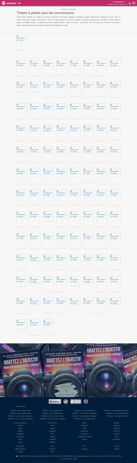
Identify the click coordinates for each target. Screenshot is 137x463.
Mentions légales (20, 449)
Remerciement (52, 423)
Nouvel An (84, 425)
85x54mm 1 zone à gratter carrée (20, 413)
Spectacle (52, 442)
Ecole (52, 434)
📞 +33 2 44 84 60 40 (117, 2)
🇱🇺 (19, 3)
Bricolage (52, 439)
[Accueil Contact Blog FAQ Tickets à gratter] (133, 3)
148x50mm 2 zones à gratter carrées (117, 413)
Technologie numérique (84, 437)
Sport (116, 437)
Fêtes (84, 423)
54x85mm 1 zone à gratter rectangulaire (84, 413)
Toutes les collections (20, 423)
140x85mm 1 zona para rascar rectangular (52, 419)
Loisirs (20, 428)
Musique (116, 428)
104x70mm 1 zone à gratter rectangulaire (20, 419)
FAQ (84, 446)
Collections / (65, 9)
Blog (52, 446)
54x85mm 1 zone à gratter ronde (85, 410)
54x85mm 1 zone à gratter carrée (52, 413)
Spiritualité (52, 431)
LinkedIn (20, 452)
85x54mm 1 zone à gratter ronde (52, 410)
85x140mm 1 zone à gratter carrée (84, 419)
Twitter (117, 449)
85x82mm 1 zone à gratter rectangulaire (20, 416)
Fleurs (20, 439)
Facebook (52, 449)
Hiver (84, 428)
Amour (20, 442)
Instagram (85, 449)
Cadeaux (20, 425)
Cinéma (84, 439)
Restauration (84, 434)
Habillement (20, 434)
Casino (52, 425)
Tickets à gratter (20, 406)
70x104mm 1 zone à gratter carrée (116, 416)
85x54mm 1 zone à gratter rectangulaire (117, 410)
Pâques (20, 431)
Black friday (84, 431)
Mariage (116, 423)
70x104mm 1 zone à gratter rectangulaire (84, 416)
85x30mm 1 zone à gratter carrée (20, 410)
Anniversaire (116, 439)
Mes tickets (20, 446)
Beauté (117, 434)
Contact (116, 446)
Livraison (52, 428)
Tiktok (52, 452)
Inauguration (20, 437)
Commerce (116, 431)
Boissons (116, 425)
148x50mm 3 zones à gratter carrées (52, 416)
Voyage (52, 437)
